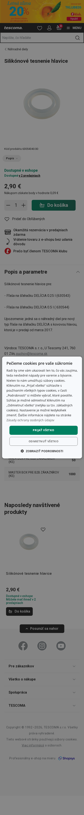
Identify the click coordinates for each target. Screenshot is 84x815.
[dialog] (42, 407)
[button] (42, 451)
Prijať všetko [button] (43, 430)
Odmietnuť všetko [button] (43, 441)
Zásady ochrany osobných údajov (30, 420)
